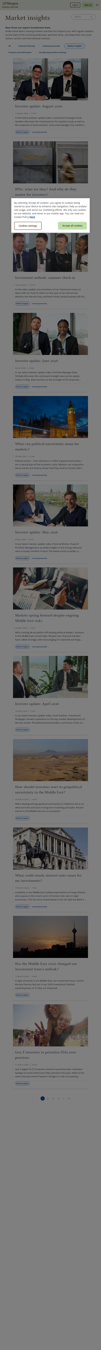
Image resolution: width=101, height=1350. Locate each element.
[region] (50, 215)
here (32, 217)
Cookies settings (28, 225)
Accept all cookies (72, 225)
